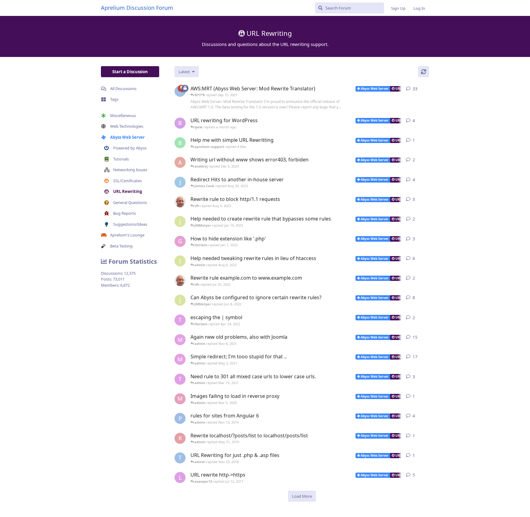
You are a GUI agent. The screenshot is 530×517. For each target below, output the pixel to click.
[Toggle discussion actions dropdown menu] (426, 88)
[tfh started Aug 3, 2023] (180, 201)
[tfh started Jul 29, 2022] (180, 280)
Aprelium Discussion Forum (137, 7)
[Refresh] (423, 71)
